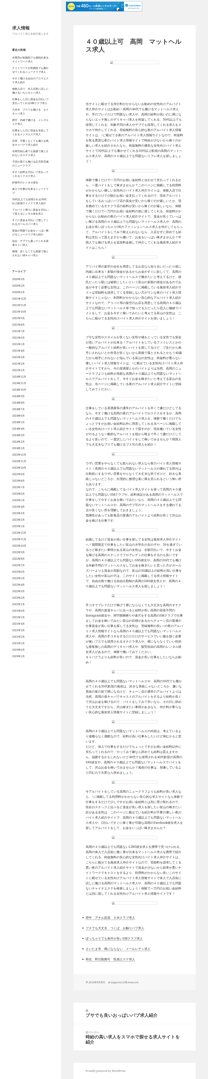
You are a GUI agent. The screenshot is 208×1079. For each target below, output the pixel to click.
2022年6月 (18, 571)
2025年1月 (18, 370)
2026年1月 (18, 292)
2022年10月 (19, 545)
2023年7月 (18, 487)
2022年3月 (18, 591)
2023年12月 (19, 454)
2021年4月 (18, 623)
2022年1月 (18, 604)
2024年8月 (18, 402)
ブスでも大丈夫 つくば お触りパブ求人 (115, 928)
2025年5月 (18, 344)
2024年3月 (18, 435)
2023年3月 (18, 513)
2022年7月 (18, 565)
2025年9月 (18, 318)
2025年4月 (18, 350)
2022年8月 (18, 558)
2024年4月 (18, 428)
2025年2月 (18, 363)
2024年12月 (19, 376)
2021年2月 (18, 636)
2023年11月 (19, 461)
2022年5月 (18, 578)
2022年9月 (18, 552)
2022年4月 (18, 584)
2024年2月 (18, 441)
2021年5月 (18, 617)
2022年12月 (19, 532)
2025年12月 (19, 298)
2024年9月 (18, 396)
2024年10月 (19, 389)
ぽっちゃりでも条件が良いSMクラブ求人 (114, 938)
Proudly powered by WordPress (105, 1071)
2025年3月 (18, 357)
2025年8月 (18, 324)
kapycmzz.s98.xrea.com (124, 982)
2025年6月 (18, 337)
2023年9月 (18, 474)
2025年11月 (19, 305)
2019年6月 (18, 649)
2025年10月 (19, 311)
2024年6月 (18, 415)
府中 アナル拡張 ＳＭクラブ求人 (110, 917)
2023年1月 (18, 526)
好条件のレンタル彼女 (25, 182)
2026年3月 (18, 279)
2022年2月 (18, 597)
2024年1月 (18, 448)
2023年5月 (18, 500)
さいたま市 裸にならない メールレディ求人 (118, 949)
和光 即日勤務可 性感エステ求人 (110, 959)
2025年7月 (18, 331)
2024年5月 (18, 422)
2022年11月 (19, 539)
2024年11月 (19, 383)
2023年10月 (19, 467)
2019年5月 (18, 656)
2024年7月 (18, 409)
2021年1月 (18, 643)
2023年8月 (18, 480)
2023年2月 (18, 519)
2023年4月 (18, 506)
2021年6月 (18, 610)
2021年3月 (18, 630)
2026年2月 (18, 285)
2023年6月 (18, 493)
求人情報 (21, 28)
